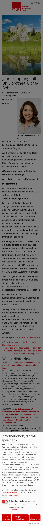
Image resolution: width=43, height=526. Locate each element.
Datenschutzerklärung (10, 492)
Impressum (13, 495)
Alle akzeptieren (35, 517)
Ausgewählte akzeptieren (20, 517)
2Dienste (13, 510)
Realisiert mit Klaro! (34, 523)
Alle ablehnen (6, 517)
